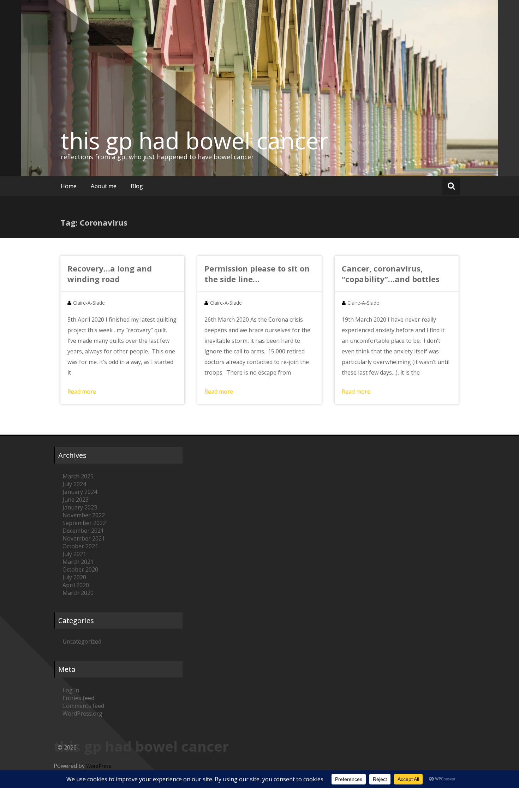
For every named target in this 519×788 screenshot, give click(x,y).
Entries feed (78, 698)
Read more (81, 391)
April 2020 (75, 585)
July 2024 (74, 484)
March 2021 (78, 562)
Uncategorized (81, 641)
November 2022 (83, 515)
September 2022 (84, 523)
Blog (137, 186)
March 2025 (78, 476)
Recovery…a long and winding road (109, 273)
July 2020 (74, 577)
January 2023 (79, 507)
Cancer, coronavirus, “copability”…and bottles (391, 273)
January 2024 (79, 492)
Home (69, 186)
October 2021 (80, 546)
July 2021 (74, 554)
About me (104, 186)
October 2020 (80, 569)
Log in (70, 690)
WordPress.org (82, 713)
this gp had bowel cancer (194, 140)
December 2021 (83, 531)
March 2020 (78, 593)
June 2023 (75, 499)
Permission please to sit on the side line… (257, 273)
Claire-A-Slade (89, 302)
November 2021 (83, 538)
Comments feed (83, 706)
